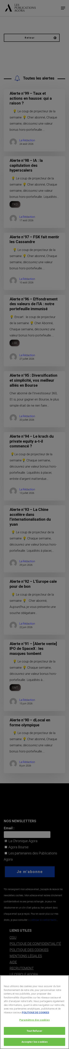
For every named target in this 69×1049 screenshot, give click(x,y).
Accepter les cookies (34, 1041)
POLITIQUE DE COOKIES (35, 1012)
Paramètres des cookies (34, 1020)
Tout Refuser (34, 1030)
